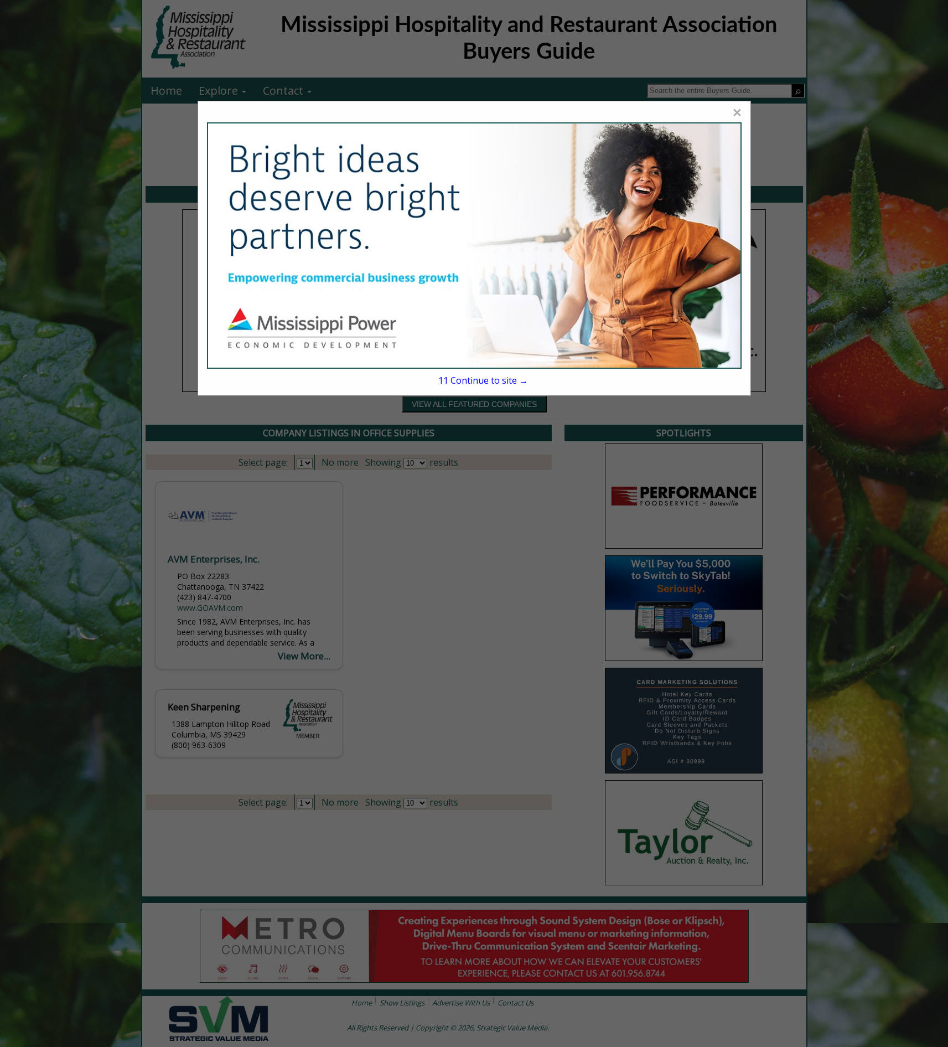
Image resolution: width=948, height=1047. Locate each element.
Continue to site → (483, 380)
